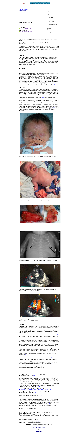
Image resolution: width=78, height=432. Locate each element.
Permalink (50, 32)
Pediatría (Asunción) (23, 9)
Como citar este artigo (52, 20)
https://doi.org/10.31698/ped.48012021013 (24, 13)
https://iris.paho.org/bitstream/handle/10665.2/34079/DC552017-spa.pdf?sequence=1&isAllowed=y (34, 389)
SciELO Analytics (51, 13)
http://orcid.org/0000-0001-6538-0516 (26, 31)
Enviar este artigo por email (53, 24)
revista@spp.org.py (39, 431)
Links (34, 375)
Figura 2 (25, 98)
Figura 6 (51, 108)
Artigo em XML (51, 17)
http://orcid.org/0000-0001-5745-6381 (26, 28)
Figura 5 (54, 107)
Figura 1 (43, 97)
